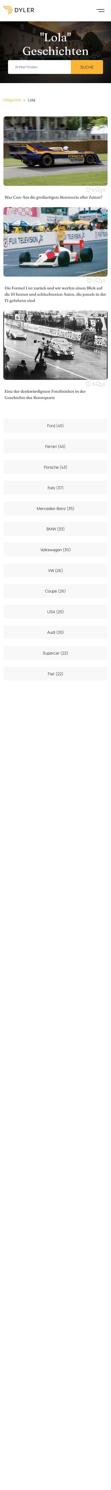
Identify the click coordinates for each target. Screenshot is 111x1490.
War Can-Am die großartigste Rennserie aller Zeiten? (53, 197)
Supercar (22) (55, 653)
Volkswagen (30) (55, 549)
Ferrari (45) (55, 446)
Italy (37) (56, 487)
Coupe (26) (55, 591)
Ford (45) (55, 425)
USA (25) (55, 611)
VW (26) (55, 570)
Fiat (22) (55, 673)
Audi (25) (55, 632)
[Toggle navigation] (100, 10)
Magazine (12, 99)
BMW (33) (55, 529)
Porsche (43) (55, 467)
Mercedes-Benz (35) (56, 508)
